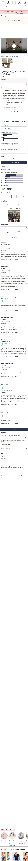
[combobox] (12, 6)
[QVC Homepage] (1, 16)
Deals (2, 9)
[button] (3, 3)
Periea (3, 76)
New (13, 9)
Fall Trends (18, 9)
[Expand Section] (14, 152)
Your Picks (7, 9)
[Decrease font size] (26, 84)
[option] (14, 12)
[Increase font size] (24, 84)
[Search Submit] (25, 6)
